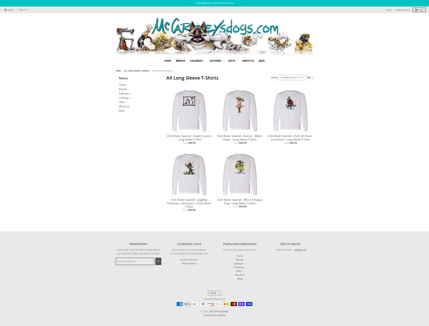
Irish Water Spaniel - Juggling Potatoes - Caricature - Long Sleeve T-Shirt (189, 203)
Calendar (124, 93)
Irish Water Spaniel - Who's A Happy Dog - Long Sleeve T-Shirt (239, 201)
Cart (420, 10)
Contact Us (300, 249)
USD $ (22, 9)
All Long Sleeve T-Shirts (136, 71)
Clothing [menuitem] (215, 60)
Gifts (121, 102)
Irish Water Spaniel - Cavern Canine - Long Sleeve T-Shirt (189, 137)
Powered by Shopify (214, 315)
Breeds (123, 89)
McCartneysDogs (219, 311)
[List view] (312, 77)
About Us (124, 106)
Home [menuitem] (167, 60)
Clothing (124, 97)
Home (118, 71)
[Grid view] (308, 77)
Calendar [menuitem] (196, 60)
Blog (121, 110)
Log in (388, 10)
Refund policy (189, 263)
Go (158, 261)
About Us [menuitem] (248, 60)
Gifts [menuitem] (231, 60)
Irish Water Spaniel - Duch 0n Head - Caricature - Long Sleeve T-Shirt (290, 137)
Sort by (274, 77)
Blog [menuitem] (262, 60)
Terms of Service (189, 259)
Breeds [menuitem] (180, 60)
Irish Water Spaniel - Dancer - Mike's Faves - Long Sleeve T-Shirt (239, 137)
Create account (402, 10)
